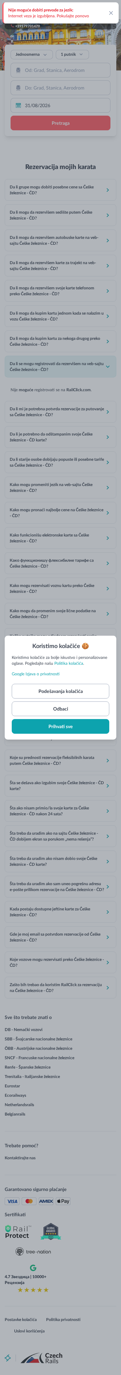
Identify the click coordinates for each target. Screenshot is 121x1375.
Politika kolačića (68, 663)
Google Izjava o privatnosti (36, 673)
